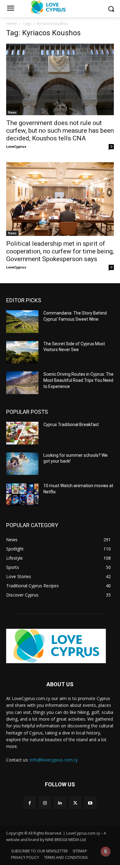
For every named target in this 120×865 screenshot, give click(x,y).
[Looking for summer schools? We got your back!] (22, 463)
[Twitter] (75, 803)
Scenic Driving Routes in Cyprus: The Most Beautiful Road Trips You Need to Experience (78, 380)
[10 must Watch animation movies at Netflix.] (22, 494)
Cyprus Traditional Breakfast (71, 424)
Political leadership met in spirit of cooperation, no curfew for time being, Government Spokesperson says (60, 251)
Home (11, 23)
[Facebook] (30, 803)
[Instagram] (45, 803)
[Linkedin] (60, 803)
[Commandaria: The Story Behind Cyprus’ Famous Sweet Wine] (22, 321)
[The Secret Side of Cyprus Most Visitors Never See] (22, 352)
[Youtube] (90, 803)
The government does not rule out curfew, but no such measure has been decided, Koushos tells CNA (60, 130)
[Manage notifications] (105, 851)
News (12, 112)
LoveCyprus (16, 146)
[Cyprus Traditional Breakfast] (22, 433)
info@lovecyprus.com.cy (54, 760)
